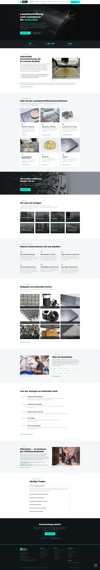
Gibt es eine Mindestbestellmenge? (37, 485)
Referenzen (70, 553)
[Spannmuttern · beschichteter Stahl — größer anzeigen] (50, 316)
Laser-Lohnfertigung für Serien (26, 86)
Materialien (50, 1)
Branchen (55, 1)
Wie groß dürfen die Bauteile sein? (36, 497)
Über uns (70, 550)
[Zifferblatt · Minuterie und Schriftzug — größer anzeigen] (70, 316)
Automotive (56, 553)
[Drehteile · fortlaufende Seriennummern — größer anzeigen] (30, 316)
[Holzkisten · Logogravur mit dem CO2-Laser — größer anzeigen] (50, 331)
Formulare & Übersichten (74, 562)
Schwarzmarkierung (25, 164)
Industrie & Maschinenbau (59, 550)
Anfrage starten (25, 189)
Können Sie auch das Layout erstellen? (37, 508)
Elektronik (56, 555)
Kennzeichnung (44, 1)
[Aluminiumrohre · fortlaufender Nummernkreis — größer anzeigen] (70, 331)
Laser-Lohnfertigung (44, 550)
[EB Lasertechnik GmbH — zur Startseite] (24, 2)
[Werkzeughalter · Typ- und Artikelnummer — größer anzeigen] (50, 301)
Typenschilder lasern (46, 134)
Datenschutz (76, 567)
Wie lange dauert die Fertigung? (36, 511)
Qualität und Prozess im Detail (26, 434)
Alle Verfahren (44, 164)
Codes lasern (24, 134)
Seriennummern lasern (66, 134)
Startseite (32, 1)
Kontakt (67, 1)
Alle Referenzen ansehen (25, 342)
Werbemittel (56, 558)
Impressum (71, 567)
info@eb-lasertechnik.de (56, 538)
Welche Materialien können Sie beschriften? (38, 494)
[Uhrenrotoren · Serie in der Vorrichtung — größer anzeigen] (30, 301)
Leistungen (37, 1)
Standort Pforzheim (72, 555)
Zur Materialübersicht (56, 376)
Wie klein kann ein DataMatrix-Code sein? (38, 501)
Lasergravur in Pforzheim (25, 467)
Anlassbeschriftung (44, 555)
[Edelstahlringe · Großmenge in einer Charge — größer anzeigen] (30, 331)
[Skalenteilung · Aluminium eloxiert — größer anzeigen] (70, 301)
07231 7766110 (43, 538)
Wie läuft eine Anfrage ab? (35, 504)
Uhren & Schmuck (65, 164)
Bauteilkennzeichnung (44, 553)
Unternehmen (61, 1)
